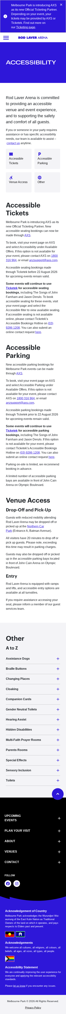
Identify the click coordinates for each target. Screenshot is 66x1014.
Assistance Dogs (18, 658)
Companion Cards (18, 699)
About (10, 841)
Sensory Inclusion (18, 770)
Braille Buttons (16, 668)
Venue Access (18, 182)
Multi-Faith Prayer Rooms (23, 739)
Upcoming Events (13, 818)
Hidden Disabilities (19, 729)
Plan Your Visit (17, 830)
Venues (11, 851)
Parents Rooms (16, 750)
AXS (27, 235)
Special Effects (16, 760)
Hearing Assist (16, 719)
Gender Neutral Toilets (21, 709)
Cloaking (12, 689)
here (38, 332)
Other (41, 182)
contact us (13, 143)
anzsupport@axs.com (43, 260)
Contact (12, 862)
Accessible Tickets (16, 161)
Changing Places (18, 678)
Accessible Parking (45, 161)
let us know (19, 985)
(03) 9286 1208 (30, 452)
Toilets (10, 780)
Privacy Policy (33, 1007)
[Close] (61, 4)
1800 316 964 (26, 398)
